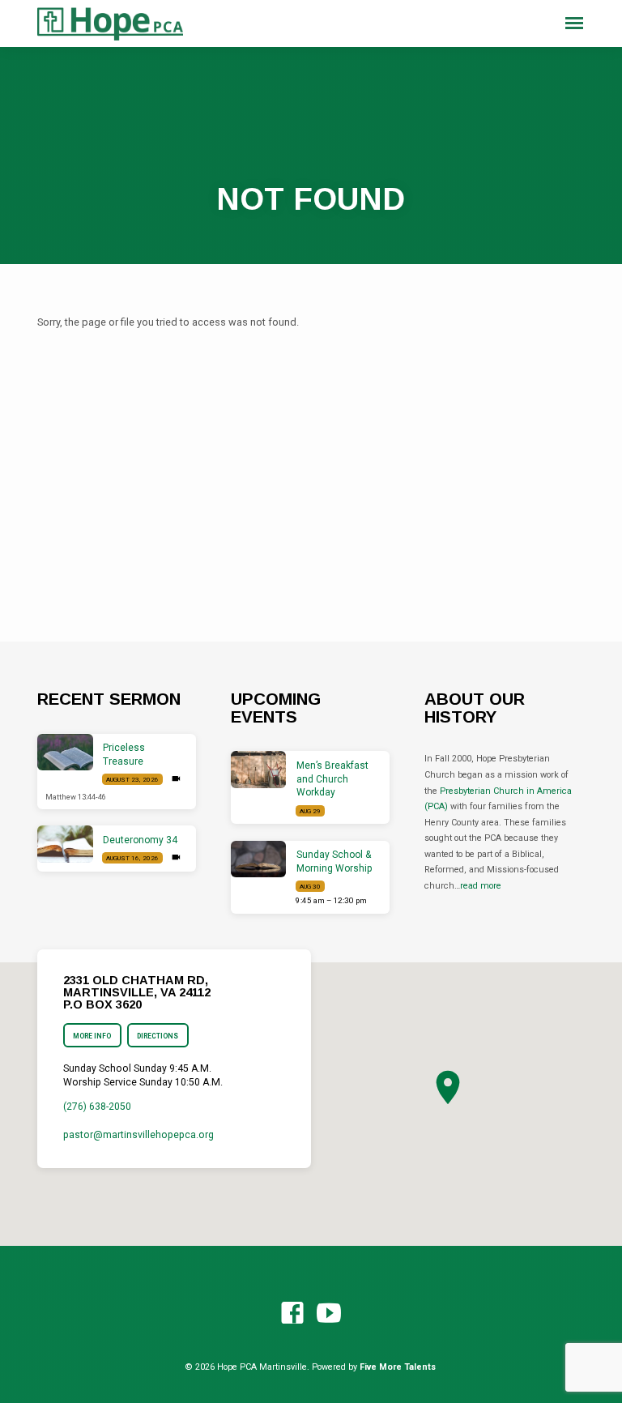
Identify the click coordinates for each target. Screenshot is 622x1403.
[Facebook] (292, 1314)
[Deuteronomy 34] (65, 844)
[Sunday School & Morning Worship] (259, 859)
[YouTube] (328, 1314)
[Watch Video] (176, 779)
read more (480, 886)
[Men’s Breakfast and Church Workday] (259, 769)
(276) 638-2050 (97, 1106)
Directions (158, 1036)
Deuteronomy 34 (140, 840)
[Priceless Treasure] (65, 752)
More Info (92, 1036)
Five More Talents (398, 1367)
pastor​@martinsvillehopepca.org (138, 1135)
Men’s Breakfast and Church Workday (332, 779)
